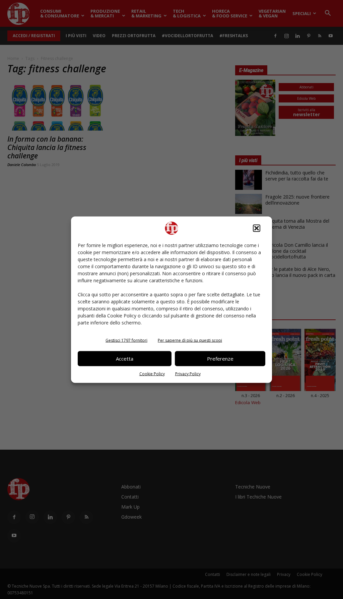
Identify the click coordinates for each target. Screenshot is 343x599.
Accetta (124, 358)
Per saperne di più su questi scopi (190, 340)
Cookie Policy (152, 373)
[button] (256, 228)
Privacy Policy (188, 373)
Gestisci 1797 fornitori (126, 340)
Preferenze (220, 358)
